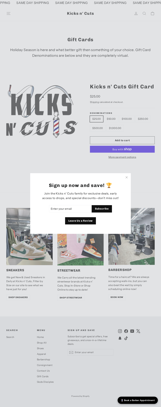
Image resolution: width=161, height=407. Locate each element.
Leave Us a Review (80, 220)
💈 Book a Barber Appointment (138, 400)
